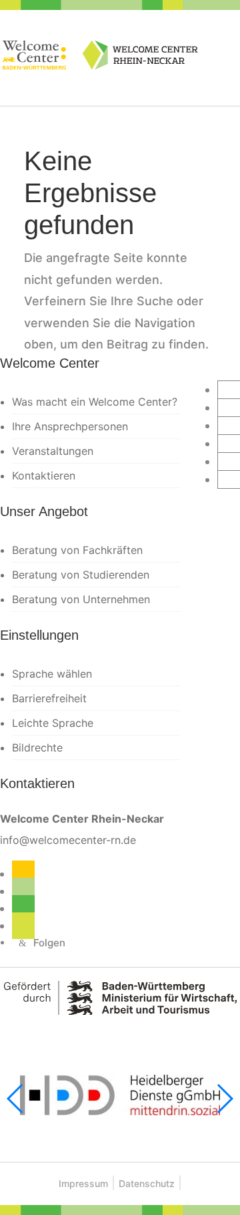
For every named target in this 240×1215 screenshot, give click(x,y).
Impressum (83, 1183)
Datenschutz (147, 1183)
